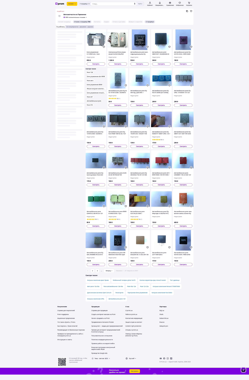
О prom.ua (128, 310)
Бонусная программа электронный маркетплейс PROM (103, 348)
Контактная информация (133, 318)
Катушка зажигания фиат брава (98, 280)
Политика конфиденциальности (102, 339)
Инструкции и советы (64, 339)
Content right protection (133, 326)
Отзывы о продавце (82, 22)
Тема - (99, 358)
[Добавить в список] (103, 46)
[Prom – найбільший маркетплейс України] (59, 4)
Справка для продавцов (99, 310)
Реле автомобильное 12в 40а (113, 286)
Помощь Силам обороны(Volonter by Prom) (133, 335)
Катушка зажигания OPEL (95, 299)
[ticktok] (171, 358)
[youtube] (161, 358)
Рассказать (134, 371)
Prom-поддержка (63, 314)
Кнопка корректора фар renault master (153, 280)
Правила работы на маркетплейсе (103, 343)
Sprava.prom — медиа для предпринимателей (107, 326)
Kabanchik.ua (164, 318)
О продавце (150, 22)
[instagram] (168, 358)
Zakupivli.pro (164, 326)
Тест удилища (174, 280)
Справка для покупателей (66, 310)
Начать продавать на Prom (100, 318)
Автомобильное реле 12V (117, 299)
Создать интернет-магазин (100, 314)
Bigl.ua (162, 310)
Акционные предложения (66, 318)
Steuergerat (119, 293)
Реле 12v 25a (144, 286)
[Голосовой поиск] (134, 4)
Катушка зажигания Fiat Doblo (162, 293)
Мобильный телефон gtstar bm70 (124, 280)
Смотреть (95, 64)
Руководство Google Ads (99, 353)
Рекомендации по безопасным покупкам (71, 330)
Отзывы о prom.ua (131, 330)
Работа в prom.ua (131, 314)
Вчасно (162, 322)
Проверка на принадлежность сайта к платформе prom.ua (70, 335)
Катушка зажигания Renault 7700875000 (166, 286)
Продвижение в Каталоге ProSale (102, 322)
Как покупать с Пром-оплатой (67, 326)
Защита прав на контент (133, 322)
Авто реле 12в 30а (93, 286)
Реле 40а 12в (131, 286)
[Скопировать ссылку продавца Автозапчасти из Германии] (187, 11)
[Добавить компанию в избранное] (191, 11)
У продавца (84, 4)
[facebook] (164, 358)
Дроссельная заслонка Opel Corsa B (99, 293)
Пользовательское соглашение (101, 336)
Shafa (161, 314)
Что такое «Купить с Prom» (66, 322)
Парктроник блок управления (137, 293)
